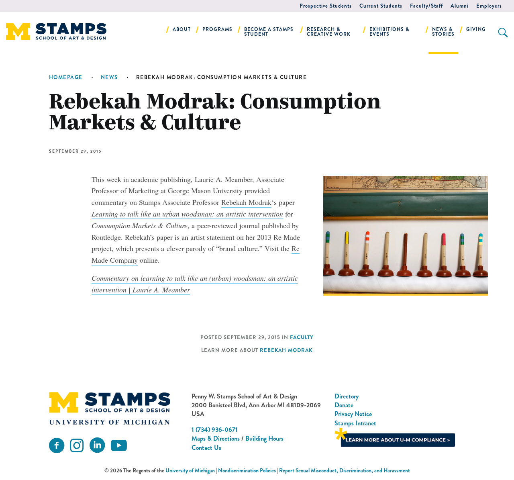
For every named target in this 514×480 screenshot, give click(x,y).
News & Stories (443, 32)
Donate (344, 405)
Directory (347, 396)
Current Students (380, 6)
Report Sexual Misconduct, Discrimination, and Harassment (344, 470)
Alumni (460, 6)
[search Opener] (503, 32)
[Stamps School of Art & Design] (109, 408)
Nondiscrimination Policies (247, 470)
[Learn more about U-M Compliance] (395, 436)
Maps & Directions (216, 438)
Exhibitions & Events (389, 32)
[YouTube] (119, 445)
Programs (217, 29)
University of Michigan (190, 470)
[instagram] (77, 445)
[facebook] (56, 445)
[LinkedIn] (97, 445)
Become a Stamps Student (269, 32)
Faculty (301, 337)
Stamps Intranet (355, 423)
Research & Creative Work (329, 32)
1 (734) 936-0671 (215, 429)
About (182, 29)
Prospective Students (326, 6)
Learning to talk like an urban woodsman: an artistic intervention (187, 214)
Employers (489, 6)
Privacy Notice (353, 414)
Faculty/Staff (426, 6)
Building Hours (264, 438)
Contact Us (206, 447)
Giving (476, 29)
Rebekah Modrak (246, 202)
